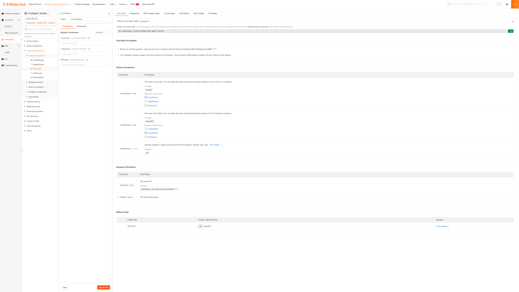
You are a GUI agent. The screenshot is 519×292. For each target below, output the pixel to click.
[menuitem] (11, 13)
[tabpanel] (85, 157)
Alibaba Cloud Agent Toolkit (126, 27)
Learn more (143, 21)
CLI (6, 59)
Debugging (9, 39)
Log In (515, 4)
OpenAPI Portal (35, 4)
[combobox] (83, 43)
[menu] (11, 39)
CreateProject (218, 82)
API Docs (8, 26)
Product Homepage (12, 13)
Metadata (31, 23)
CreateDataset (218, 113)
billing (177, 49)
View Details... (215, 145)
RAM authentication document (12, 33)
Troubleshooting (11, 65)
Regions (51, 23)
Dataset (130, 197)
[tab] (67, 26)
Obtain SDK (42, 23)
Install (7, 52)
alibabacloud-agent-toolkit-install (258, 27)
